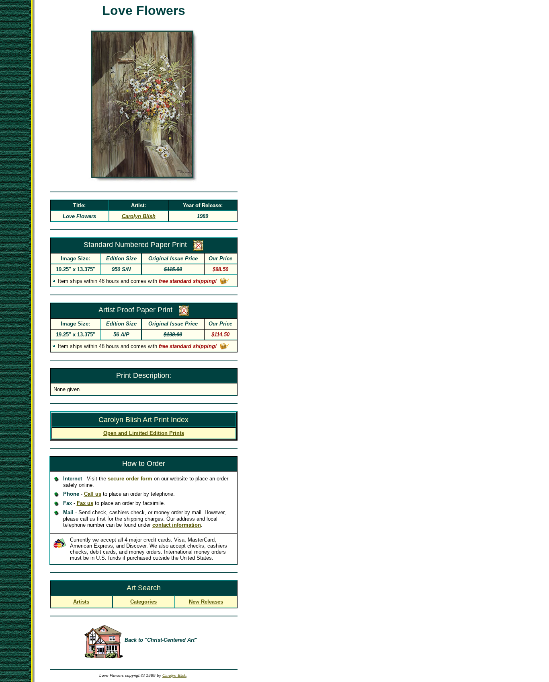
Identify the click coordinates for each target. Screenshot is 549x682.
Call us (92, 494)
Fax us (85, 503)
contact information (176, 525)
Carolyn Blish (174, 675)
